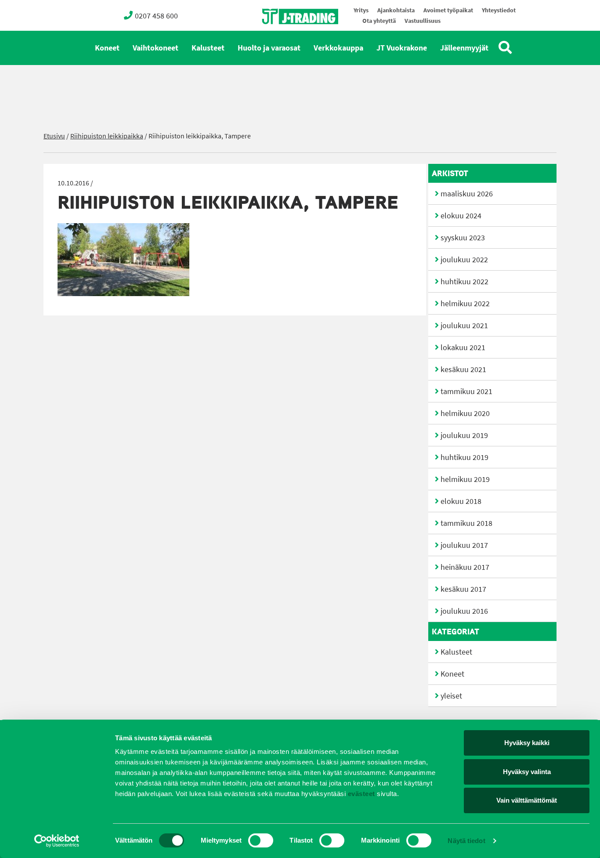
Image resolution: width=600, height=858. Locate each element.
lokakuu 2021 (463, 347)
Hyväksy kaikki (526, 742)
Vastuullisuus (423, 21)
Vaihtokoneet (155, 48)
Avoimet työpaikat (448, 10)
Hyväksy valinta (527, 771)
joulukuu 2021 (464, 325)
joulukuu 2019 (464, 435)
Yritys (361, 10)
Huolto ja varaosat (269, 48)
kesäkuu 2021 (463, 369)
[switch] (260, 840)
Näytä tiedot (466, 840)
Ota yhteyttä (379, 21)
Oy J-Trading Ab (283, 35)
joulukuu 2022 (464, 259)
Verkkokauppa (338, 48)
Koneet (107, 48)
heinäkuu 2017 (465, 567)
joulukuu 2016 (464, 611)
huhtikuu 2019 (464, 457)
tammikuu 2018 (466, 523)
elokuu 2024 (461, 215)
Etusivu (54, 136)
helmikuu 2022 (465, 303)
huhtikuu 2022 (464, 281)
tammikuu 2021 (466, 391)
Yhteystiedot (499, 10)
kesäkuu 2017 (463, 589)
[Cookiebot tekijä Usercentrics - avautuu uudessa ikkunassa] (56, 840)
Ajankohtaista (396, 10)
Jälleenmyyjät (464, 48)
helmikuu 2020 (465, 413)
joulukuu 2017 (464, 545)
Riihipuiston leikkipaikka (106, 136)
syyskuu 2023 (463, 237)
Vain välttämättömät (526, 800)
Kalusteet (208, 48)
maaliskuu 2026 (467, 193)
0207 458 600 (156, 16)
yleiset (451, 696)
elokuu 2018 (461, 501)
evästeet (360, 793)
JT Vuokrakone (401, 48)
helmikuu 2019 (465, 479)
